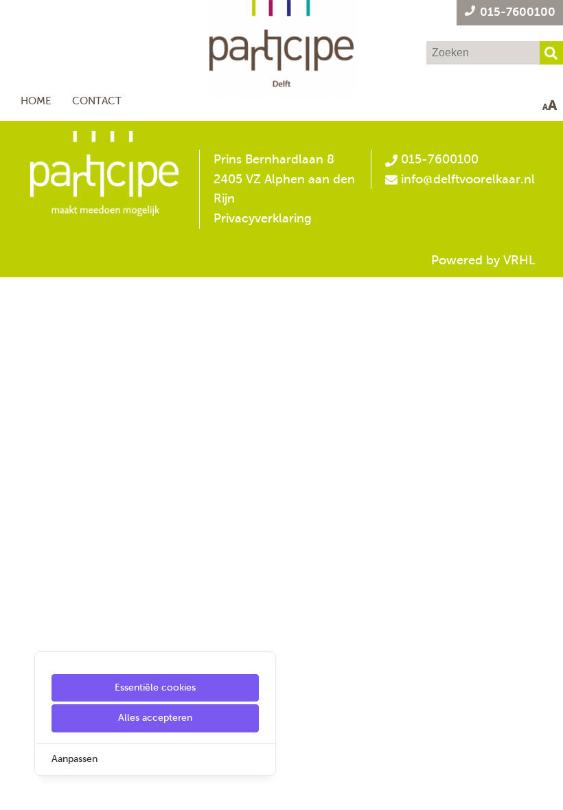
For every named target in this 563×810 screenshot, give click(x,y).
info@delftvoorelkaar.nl (468, 179)
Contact (97, 100)
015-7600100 (438, 159)
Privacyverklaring (263, 218)
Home (36, 100)
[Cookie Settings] (16, 789)
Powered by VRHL (483, 260)
